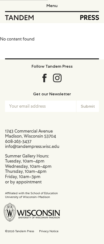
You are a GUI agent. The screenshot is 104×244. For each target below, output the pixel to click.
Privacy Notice (49, 231)
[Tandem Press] (19, 17)
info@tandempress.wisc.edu (32, 146)
